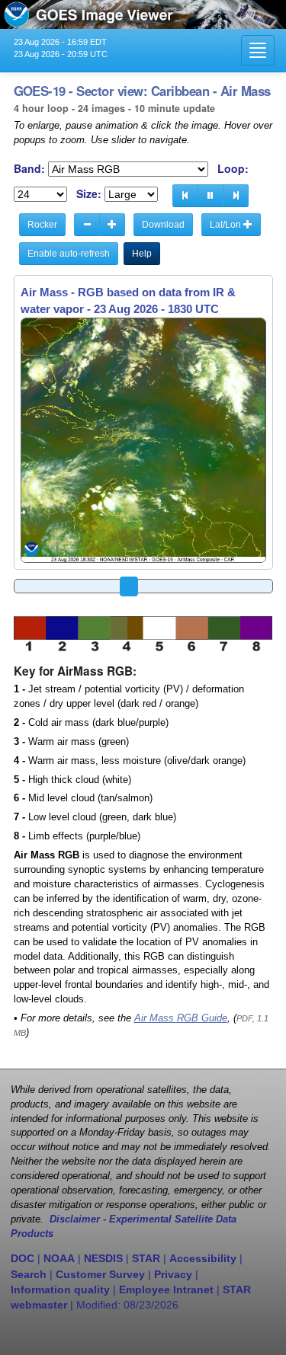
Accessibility (202, 1258)
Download (163, 224)
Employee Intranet (166, 1289)
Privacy (173, 1274)
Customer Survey (100, 1274)
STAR (146, 1258)
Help (142, 253)
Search (29, 1274)
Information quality (60, 1289)
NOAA (59, 1258)
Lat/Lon (226, 224)
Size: (88, 193)
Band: (29, 168)
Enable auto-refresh (68, 253)
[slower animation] (87, 224)
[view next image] (236, 195)
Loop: (233, 168)
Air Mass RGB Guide (180, 1018)
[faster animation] (112, 224)
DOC (22, 1258)
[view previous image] (185, 195)
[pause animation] (210, 195)
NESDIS (103, 1258)
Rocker (42, 224)
